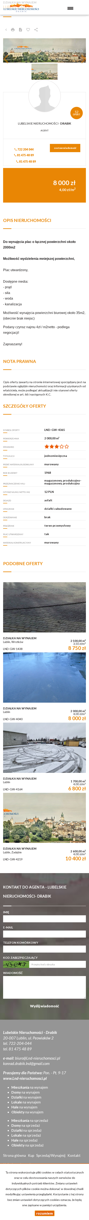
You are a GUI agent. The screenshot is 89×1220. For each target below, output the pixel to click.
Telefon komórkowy (20, 942)
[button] (9, 50)
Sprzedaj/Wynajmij (50, 1155)
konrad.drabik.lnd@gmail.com (26, 1063)
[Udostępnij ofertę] (36, 29)
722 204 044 (25, 149)
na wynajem (29, 1087)
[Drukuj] (13, 29)
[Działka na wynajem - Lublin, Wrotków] (44, 617)
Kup (31, 1155)
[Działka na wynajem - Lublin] (44, 687)
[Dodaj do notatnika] (28, 29)
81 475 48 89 (25, 155)
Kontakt (74, 1155)
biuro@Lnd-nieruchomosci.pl (37, 1058)
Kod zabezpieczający (20, 957)
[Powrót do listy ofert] (6, 29)
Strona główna (14, 1155)
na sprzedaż (29, 1120)
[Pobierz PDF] (20, 29)
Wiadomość (13, 973)
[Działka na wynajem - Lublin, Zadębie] (44, 828)
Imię (6, 912)
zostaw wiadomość (65, 148)
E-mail (8, 927)
